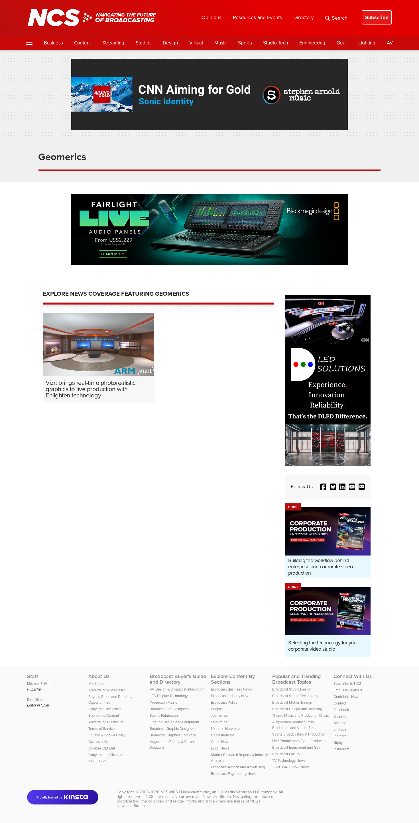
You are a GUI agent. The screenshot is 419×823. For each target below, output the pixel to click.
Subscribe (377, 17)
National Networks (226, 728)
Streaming (113, 42)
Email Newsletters (347, 690)
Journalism (219, 715)
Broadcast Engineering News (234, 773)
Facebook (341, 709)
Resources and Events (257, 17)
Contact (339, 703)
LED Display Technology (169, 696)
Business (53, 42)
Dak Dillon (35, 699)
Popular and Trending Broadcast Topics (296, 679)
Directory (303, 17)
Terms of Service (101, 728)
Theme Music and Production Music (300, 715)
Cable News (220, 741)
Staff (32, 676)
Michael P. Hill (38, 683)
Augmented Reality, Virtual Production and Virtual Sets (294, 724)
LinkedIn (340, 729)
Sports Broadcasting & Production (298, 734)
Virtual (196, 42)
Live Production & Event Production (300, 741)
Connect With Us (352, 676)
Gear (342, 42)
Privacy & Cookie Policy (106, 735)
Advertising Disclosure (106, 722)
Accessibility (98, 741)
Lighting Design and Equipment (174, 722)
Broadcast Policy (224, 702)
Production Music (163, 702)
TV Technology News (289, 760)
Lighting (366, 42)
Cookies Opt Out (101, 748)
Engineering (312, 42)
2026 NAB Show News (291, 767)
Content (82, 42)
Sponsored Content (103, 715)
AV (390, 42)
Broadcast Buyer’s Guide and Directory (178, 679)
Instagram (341, 749)
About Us (99, 676)
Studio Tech (275, 42)
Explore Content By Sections (233, 679)
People (216, 709)
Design (170, 42)
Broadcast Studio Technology (295, 696)
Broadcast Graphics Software (173, 735)
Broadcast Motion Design (292, 702)
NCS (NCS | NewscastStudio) (185, 792)
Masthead (96, 683)
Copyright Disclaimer (104, 709)
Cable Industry (222, 735)
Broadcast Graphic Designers (173, 728)
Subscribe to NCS (347, 683)
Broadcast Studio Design (291, 689)
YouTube (340, 723)
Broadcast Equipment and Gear (297, 747)
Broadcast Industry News (230, 696)
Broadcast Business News (231, 689)
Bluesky (339, 716)
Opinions (211, 17)
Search (339, 18)
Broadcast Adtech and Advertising (238, 767)
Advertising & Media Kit (106, 690)
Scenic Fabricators (164, 715)
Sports (245, 42)
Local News (220, 748)
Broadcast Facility (286, 754)
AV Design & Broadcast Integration (177, 689)
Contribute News (346, 696)
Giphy (338, 742)
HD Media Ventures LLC (238, 792)
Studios (144, 42)
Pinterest (340, 736)
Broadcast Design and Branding (297, 709)
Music (220, 42)
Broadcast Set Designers (169, 709)
